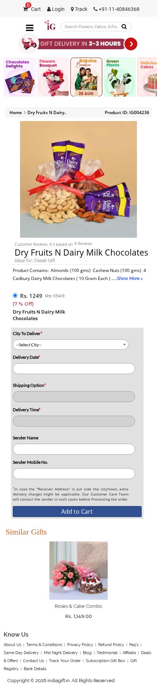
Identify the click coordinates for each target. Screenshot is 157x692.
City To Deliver (27, 333)
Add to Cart (77, 512)
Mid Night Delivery (61, 652)
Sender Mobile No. (30, 462)
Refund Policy (111, 644)
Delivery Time (27, 409)
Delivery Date (26, 357)
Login (58, 9)
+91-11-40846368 (118, 9)
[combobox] (71, 344)
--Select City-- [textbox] (29, 344)
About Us (12, 644)
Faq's (133, 644)
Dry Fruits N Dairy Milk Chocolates (39, 315)
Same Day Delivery (21, 652)
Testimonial (107, 652)
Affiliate (129, 652)
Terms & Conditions (44, 644)
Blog (87, 652)
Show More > (130, 278)
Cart (34, 9)
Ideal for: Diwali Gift (35, 260)
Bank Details (35, 668)
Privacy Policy (80, 644)
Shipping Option (29, 385)
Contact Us (33, 660)
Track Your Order (65, 660)
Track (80, 9)
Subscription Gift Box (105, 660)
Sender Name (25, 437)
